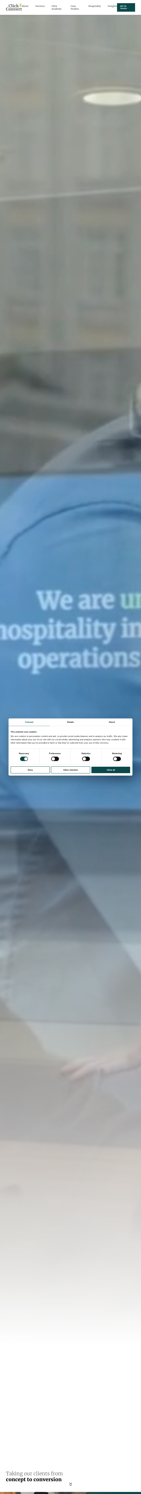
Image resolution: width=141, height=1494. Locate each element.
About (25, 6)
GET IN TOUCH (123, 7)
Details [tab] (70, 722)
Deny (30, 770)
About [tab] (112, 722)
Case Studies (75, 7)
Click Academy (56, 7)
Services (40, 6)
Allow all (111, 770)
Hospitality (94, 6)
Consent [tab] (29, 722)
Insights (112, 6)
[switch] (55, 759)
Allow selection (70, 770)
